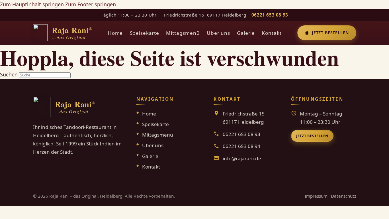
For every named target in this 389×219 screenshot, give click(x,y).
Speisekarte (144, 33)
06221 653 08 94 (241, 146)
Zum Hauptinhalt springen (32, 4)
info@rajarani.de (242, 158)
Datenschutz (343, 196)
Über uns (218, 33)
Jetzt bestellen (330, 32)
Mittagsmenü (183, 33)
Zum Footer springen (90, 4)
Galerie (246, 33)
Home (115, 33)
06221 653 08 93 (269, 15)
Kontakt (271, 33)
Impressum (316, 196)
